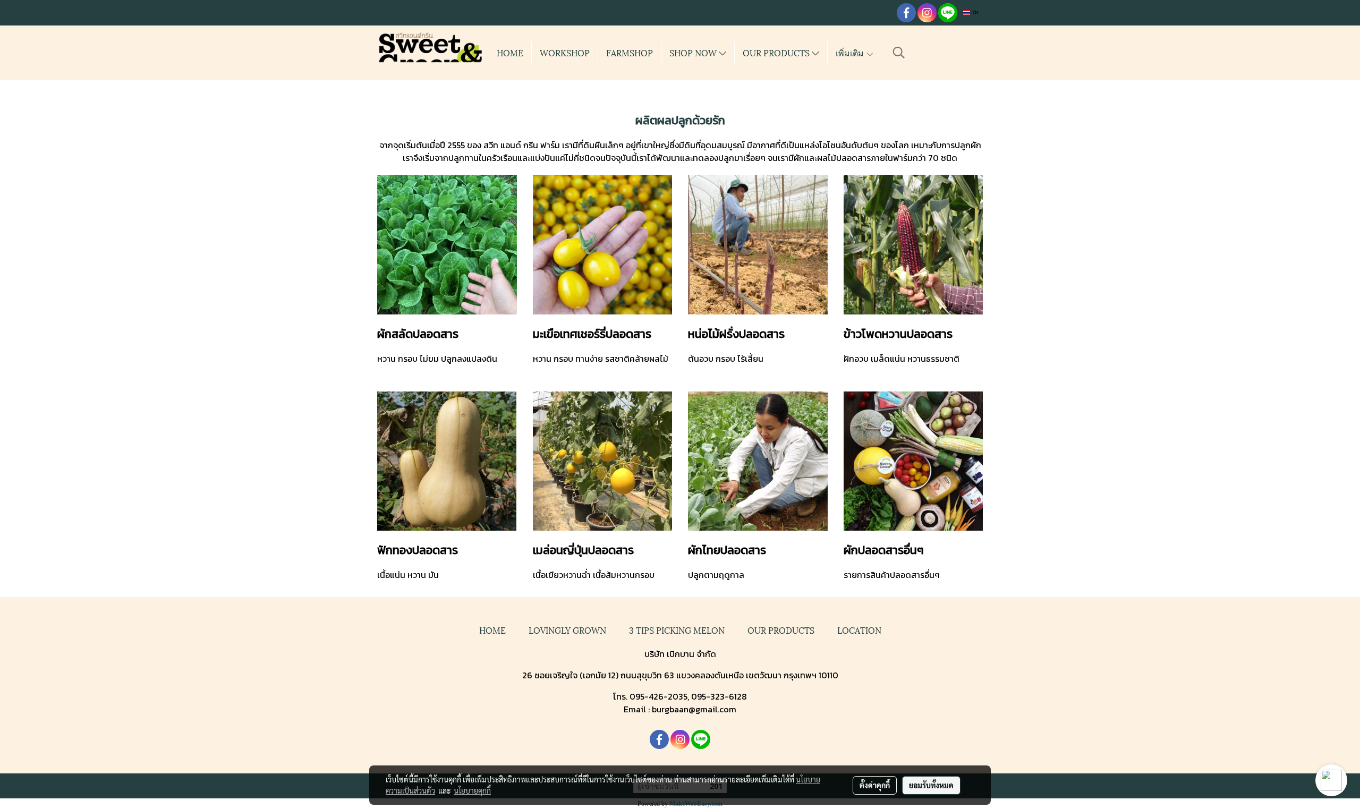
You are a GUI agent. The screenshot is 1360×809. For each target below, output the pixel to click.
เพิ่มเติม (851, 52)
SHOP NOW (694, 52)
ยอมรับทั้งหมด (931, 785)
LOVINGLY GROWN (567, 629)
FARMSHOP (629, 52)
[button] (899, 52)
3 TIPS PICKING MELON (677, 629)
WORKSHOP (565, 52)
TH (974, 12)
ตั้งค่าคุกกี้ (875, 785)
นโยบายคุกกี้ (472, 790)
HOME (510, 52)
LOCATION (859, 629)
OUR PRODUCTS (777, 52)
